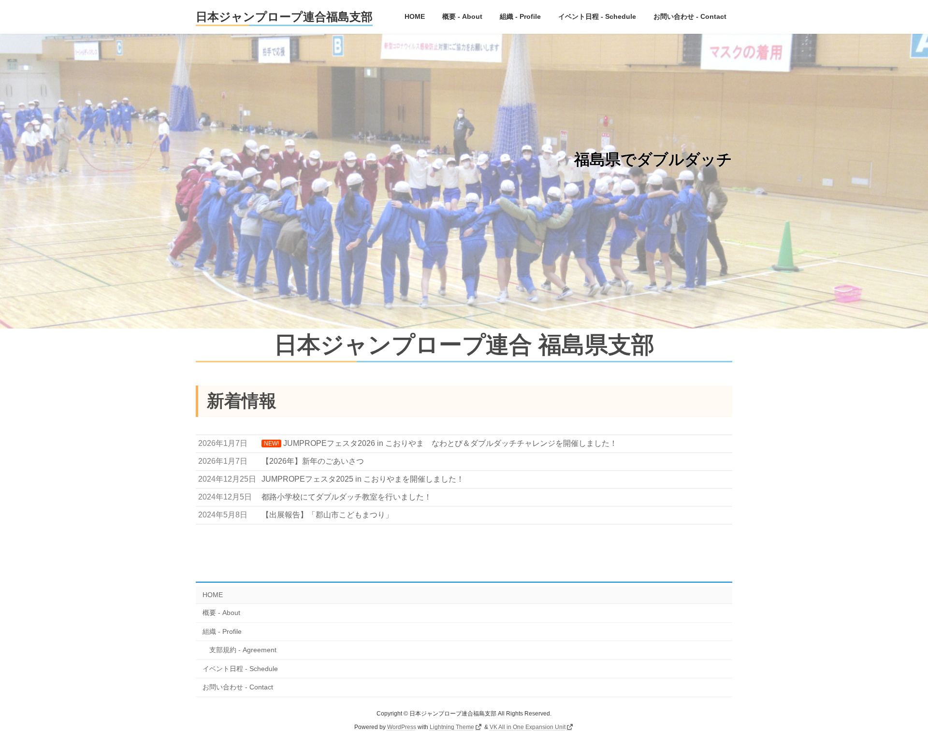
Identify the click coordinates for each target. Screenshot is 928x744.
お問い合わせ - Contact (238, 687)
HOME (213, 595)
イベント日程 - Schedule (240, 668)
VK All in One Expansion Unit (528, 727)
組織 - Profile (222, 631)
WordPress (401, 727)
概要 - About (221, 612)
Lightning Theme (452, 727)
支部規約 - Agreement (242, 650)
